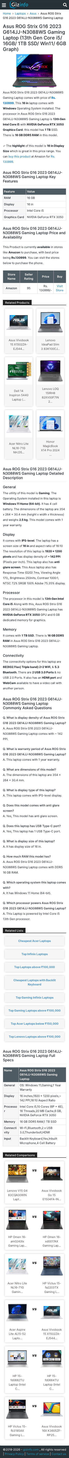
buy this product (19, 156)
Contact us (59, 1454)
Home (7, 13)
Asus (33, 13)
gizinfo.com (31, 1449)
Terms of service (37, 1454)
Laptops (20, 13)
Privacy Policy (14, 1454)
